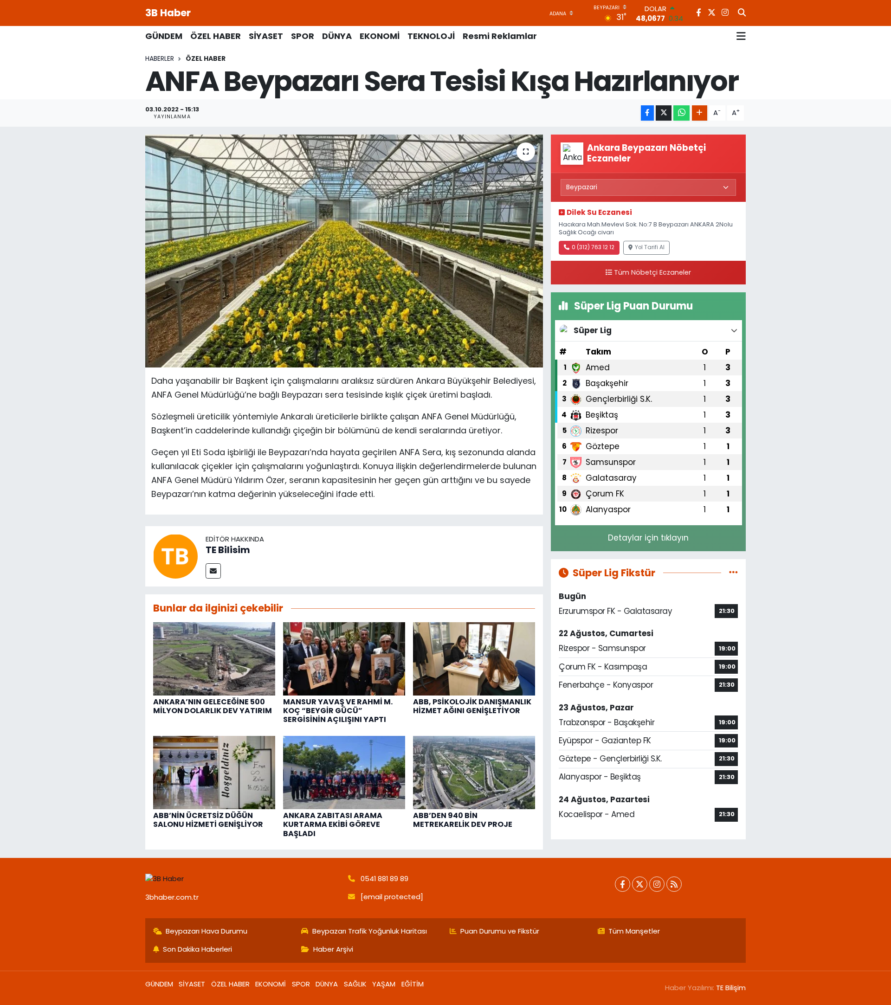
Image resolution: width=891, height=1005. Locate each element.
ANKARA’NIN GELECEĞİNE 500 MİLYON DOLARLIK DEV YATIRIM (212, 706)
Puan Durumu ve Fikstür (499, 931)
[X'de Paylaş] (663, 113)
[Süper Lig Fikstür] (733, 572)
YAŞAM (383, 984)
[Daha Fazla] (699, 113)
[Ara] (742, 13)
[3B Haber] (242, 879)
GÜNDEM (163, 36)
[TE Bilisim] (175, 555)
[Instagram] (657, 884)
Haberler (159, 58)
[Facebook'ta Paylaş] (647, 113)
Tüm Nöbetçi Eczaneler (652, 272)
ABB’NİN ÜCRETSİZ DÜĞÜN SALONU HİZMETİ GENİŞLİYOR (208, 820)
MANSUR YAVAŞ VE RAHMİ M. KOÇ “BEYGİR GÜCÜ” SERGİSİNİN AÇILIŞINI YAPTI (338, 710)
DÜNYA (337, 36)
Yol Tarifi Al (650, 247)
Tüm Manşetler (634, 931)
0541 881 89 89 (384, 878)
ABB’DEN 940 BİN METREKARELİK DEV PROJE (462, 820)
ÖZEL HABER (215, 36)
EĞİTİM (412, 984)
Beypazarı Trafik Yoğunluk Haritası (369, 931)
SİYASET (266, 36)
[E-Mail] (213, 571)
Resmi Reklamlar (500, 36)
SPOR (302, 36)
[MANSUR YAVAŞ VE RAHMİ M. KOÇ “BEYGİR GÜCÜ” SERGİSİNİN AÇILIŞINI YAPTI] (344, 658)
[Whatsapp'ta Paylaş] (681, 113)
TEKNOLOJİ (431, 36)
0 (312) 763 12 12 (593, 247)
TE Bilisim (228, 549)
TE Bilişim (731, 987)
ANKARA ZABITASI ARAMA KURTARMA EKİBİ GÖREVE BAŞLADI (332, 824)
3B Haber (168, 12)
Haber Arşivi (333, 949)
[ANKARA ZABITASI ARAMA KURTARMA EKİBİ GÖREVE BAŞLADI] (344, 772)
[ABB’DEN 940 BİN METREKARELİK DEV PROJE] (474, 772)
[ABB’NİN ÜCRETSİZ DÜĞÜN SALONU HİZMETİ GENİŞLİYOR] (214, 772)
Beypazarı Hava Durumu (206, 931)
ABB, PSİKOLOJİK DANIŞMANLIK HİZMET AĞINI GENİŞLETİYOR (472, 706)
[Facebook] (622, 884)
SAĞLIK (355, 984)
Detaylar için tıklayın (648, 537)
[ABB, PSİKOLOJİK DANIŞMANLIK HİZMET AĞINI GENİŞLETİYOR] (474, 658)
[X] (639, 884)
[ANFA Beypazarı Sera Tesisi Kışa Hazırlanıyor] (344, 251)
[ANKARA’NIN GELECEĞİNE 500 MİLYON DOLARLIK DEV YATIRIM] (214, 658)
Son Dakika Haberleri (197, 949)
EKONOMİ (380, 36)
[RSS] (674, 884)
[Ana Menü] (741, 36)
